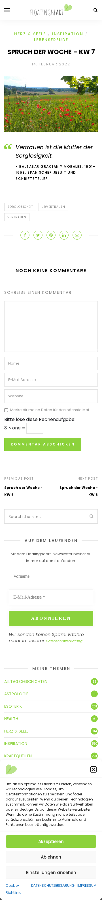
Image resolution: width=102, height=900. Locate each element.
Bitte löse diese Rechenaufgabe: (39, 419)
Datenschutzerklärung (64, 641)
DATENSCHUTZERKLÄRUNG (53, 885)
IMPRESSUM (86, 885)
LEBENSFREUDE (51, 40)
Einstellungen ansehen (51, 872)
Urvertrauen (53, 207)
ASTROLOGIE (16, 694)
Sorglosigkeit (20, 207)
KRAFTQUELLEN (18, 756)
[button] (93, 769)
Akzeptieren (51, 841)
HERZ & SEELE (30, 34)
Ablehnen (51, 857)
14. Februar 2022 (51, 64)
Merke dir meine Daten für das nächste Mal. (50, 410)
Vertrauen (16, 217)
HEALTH (11, 719)
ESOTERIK (13, 706)
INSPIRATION (67, 34)
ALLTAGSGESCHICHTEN (25, 681)
